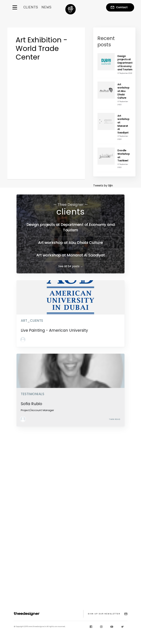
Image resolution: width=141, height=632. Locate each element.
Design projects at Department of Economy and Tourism (70, 227)
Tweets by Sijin (103, 185)
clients (70, 211)
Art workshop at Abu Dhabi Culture (70, 242)
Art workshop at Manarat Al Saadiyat (70, 255)
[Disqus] (70, 476)
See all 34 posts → (70, 266)
